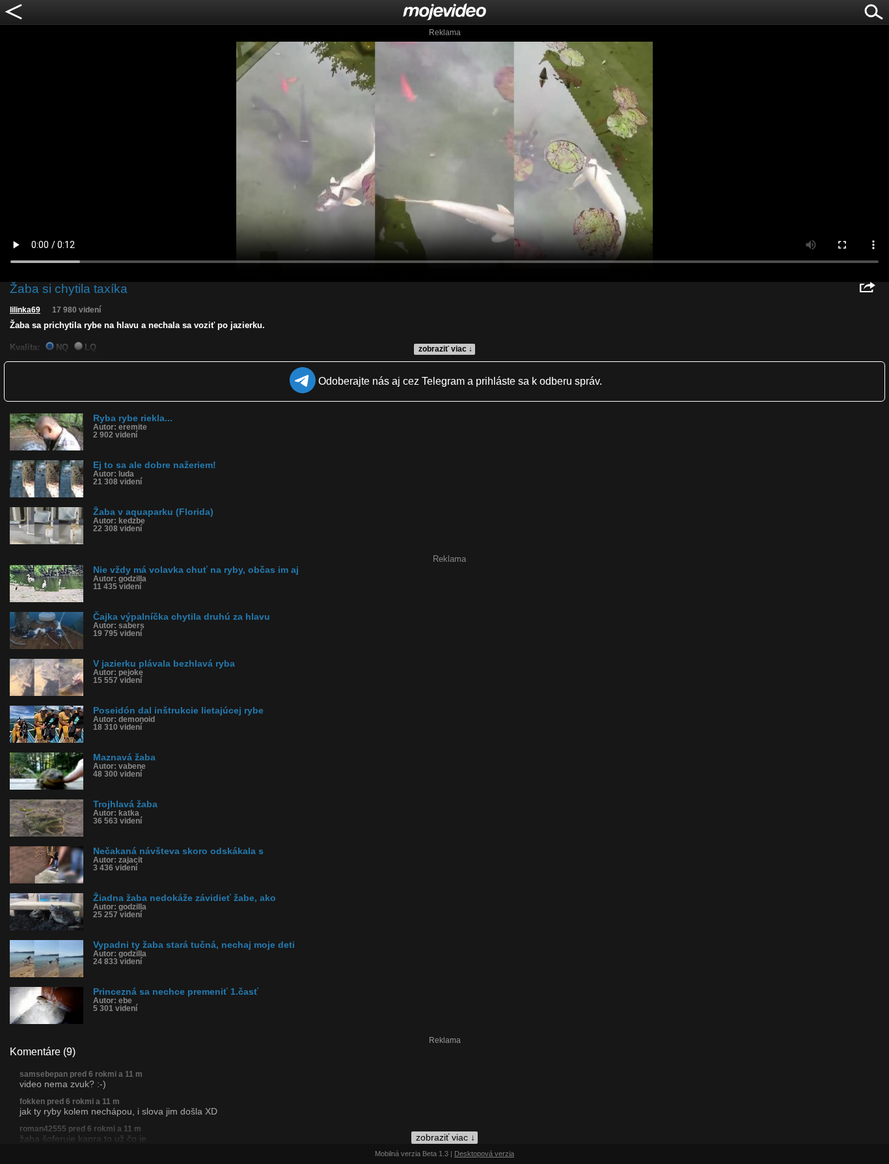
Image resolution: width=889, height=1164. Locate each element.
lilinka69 (25, 310)
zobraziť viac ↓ (445, 348)
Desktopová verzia (484, 1153)
